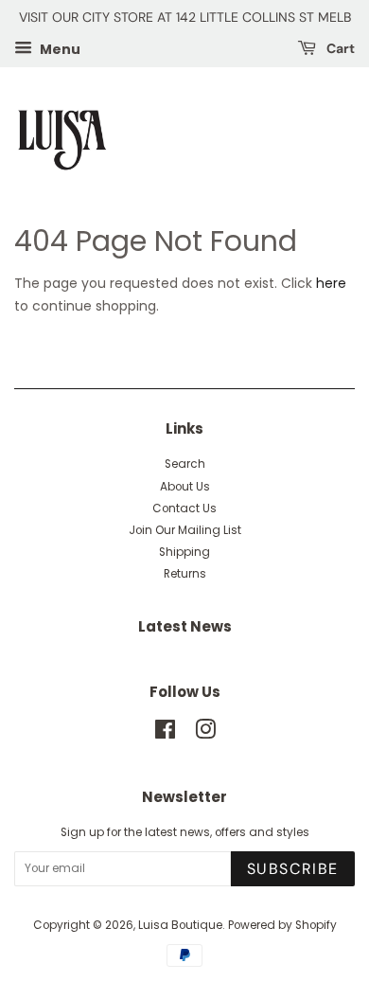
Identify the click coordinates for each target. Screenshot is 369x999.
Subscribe (293, 869)
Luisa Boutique (180, 925)
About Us (185, 486)
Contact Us (184, 508)
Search (185, 464)
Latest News (185, 626)
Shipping (184, 552)
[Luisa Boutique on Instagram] (205, 733)
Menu (58, 48)
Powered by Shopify (282, 925)
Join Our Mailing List (185, 530)
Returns (185, 573)
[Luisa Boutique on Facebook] (165, 733)
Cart (339, 48)
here (331, 283)
